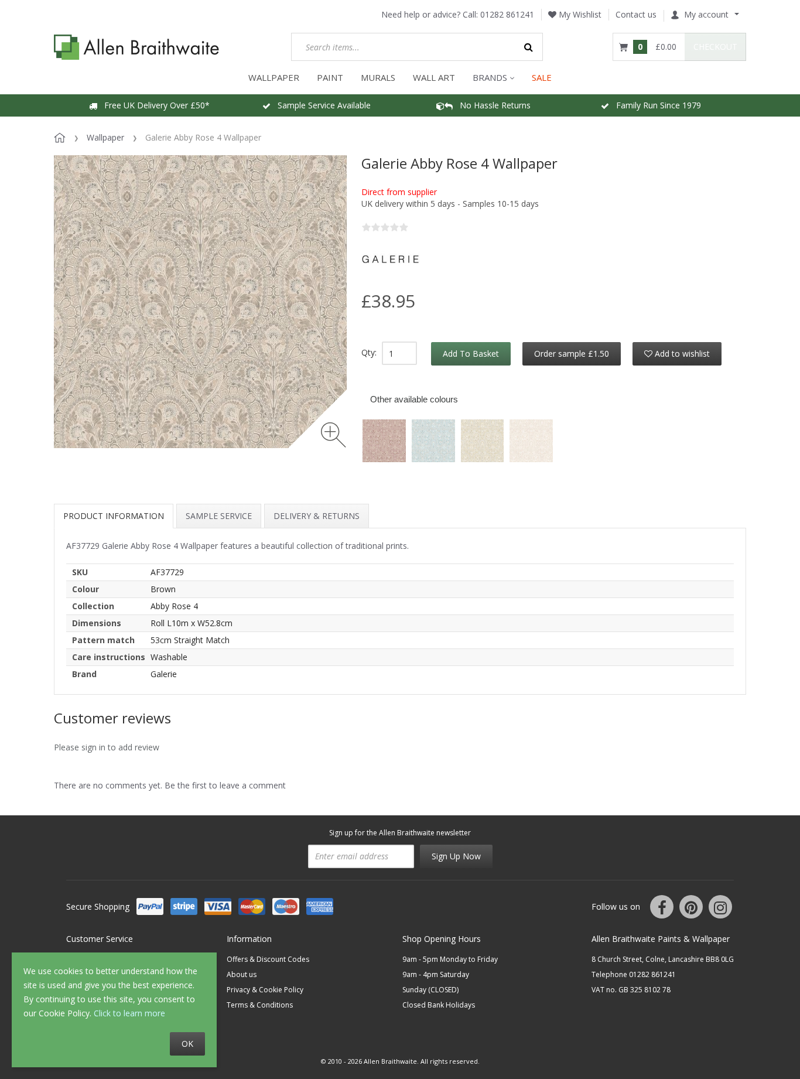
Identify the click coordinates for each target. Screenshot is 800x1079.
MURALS (378, 77)
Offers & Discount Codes (268, 959)
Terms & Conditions (260, 1005)
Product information (113, 515)
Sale (542, 77)
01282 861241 (507, 14)
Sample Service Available (321, 105)
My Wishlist (578, 14)
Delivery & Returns (316, 515)
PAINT (330, 77)
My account (706, 14)
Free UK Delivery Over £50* (153, 105)
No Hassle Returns (492, 105)
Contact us (636, 14)
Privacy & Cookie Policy (265, 990)
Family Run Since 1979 (655, 105)
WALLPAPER (273, 77)
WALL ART (434, 77)
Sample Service (219, 515)
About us (242, 974)
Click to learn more (129, 1013)
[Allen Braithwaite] (137, 47)
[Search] (528, 46)
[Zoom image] (333, 435)
